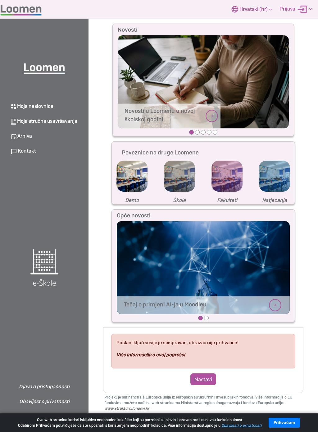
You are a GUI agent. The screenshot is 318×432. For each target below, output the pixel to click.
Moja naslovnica (34, 106)
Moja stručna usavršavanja (46, 121)
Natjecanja (274, 200)
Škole (179, 200)
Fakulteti (227, 200)
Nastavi (203, 379)
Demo (132, 200)
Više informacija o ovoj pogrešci (150, 355)
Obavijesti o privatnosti (241, 425)
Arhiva (24, 136)
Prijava (287, 9)
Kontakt (26, 151)
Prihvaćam (284, 422)
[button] (251, 9)
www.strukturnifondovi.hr (126, 408)
